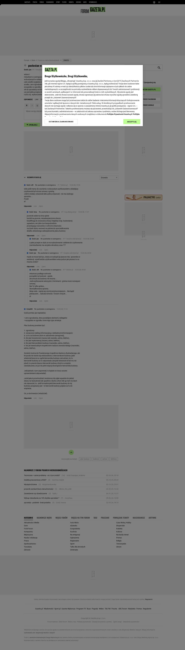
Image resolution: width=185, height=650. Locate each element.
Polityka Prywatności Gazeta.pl (119, 114)
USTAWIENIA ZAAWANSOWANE (61, 122)
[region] (92, 95)
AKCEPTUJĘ (132, 122)
